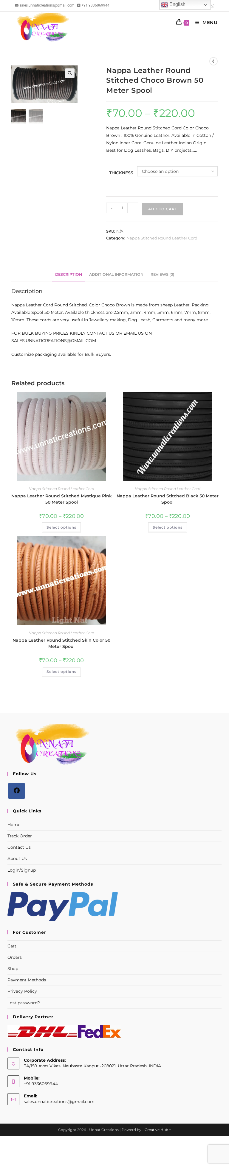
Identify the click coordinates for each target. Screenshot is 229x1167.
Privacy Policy (22, 991)
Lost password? (23, 1002)
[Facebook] (16, 791)
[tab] (68, 274)
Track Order (19, 836)
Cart (11, 946)
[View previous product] (213, 61)
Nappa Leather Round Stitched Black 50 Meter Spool (168, 499)
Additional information (116, 274)
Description (68, 274)
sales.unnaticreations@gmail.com (59, 1101)
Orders (14, 957)
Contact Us (19, 847)
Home (13, 824)
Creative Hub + (158, 1129)
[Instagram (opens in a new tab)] (211, 6)
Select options (61, 527)
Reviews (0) (162, 274)
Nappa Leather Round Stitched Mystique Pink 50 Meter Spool (61, 499)
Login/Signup (21, 870)
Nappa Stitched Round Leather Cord (161, 238)
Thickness (121, 173)
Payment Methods (26, 980)
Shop (12, 968)
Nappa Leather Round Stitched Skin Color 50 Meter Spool (61, 643)
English (176, 4)
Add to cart (162, 209)
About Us (17, 858)
